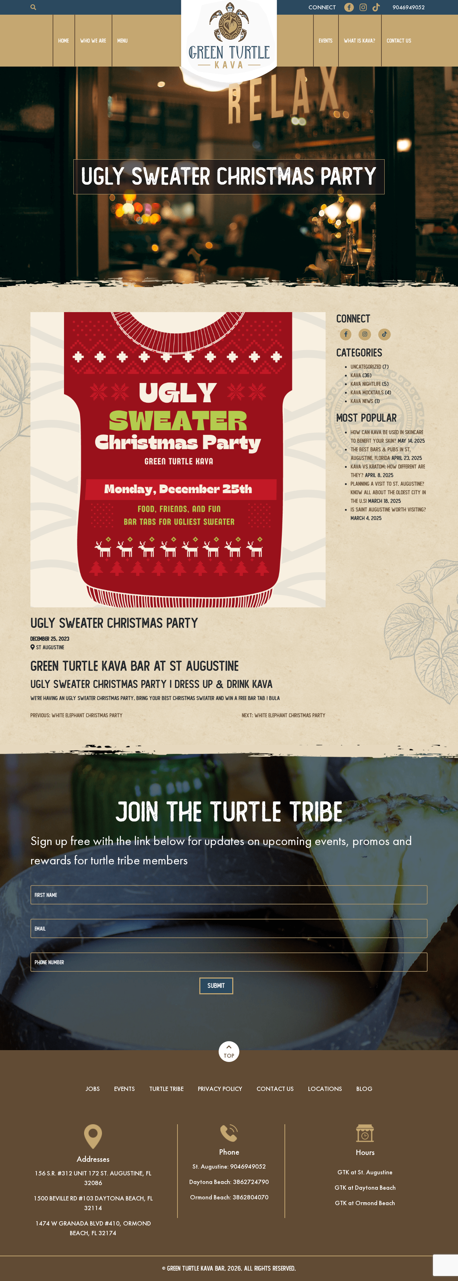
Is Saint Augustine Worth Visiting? (388, 509)
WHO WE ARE (93, 41)
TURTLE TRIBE (166, 1089)
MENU (122, 41)
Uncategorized (366, 367)
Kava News (362, 401)
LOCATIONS (325, 1089)
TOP (229, 1055)
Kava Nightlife (366, 384)
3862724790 (251, 1182)
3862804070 (250, 1197)
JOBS (93, 1089)
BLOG (364, 1089)
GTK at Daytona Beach (365, 1187)
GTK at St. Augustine (365, 1172)
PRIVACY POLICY (220, 1089)
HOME (63, 41)
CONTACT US (399, 41)
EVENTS (325, 41)
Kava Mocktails (367, 392)
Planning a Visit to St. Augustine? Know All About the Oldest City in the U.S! (388, 492)
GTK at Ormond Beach (365, 1203)
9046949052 (409, 7)
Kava (356, 375)
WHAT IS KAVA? (359, 41)
